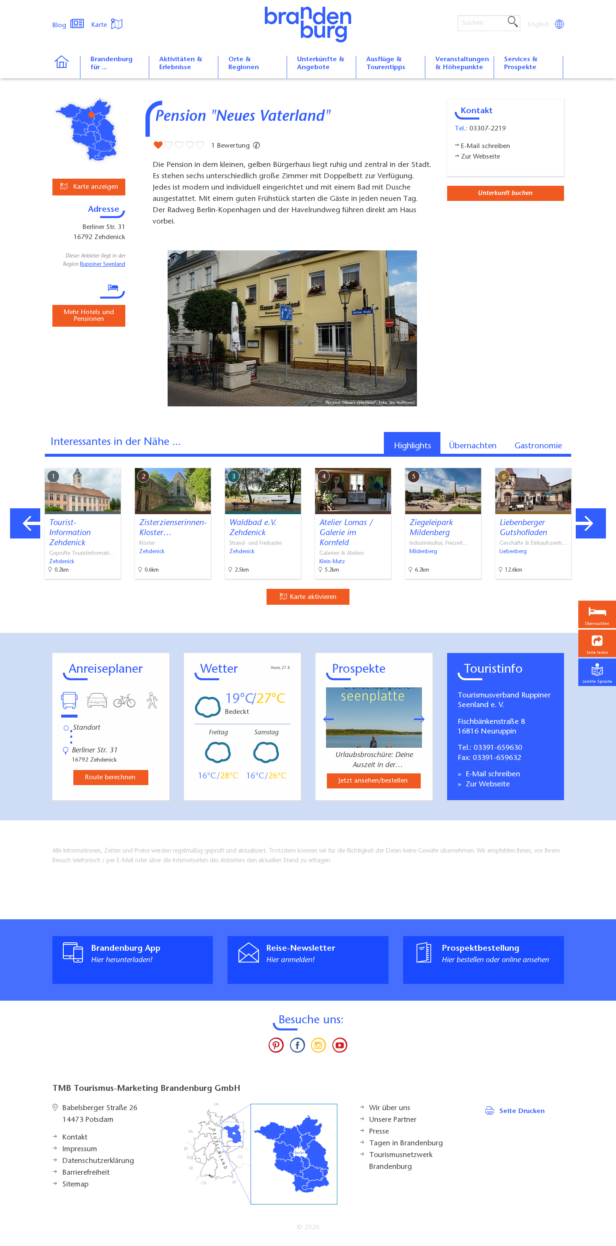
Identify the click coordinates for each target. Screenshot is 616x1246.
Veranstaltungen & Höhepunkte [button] (462, 63)
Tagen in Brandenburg (406, 1143)
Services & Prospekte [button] (521, 63)
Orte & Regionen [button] (243, 63)
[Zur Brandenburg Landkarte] (260, 1154)
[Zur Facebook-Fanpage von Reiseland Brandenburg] (297, 1047)
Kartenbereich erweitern (567, 461)
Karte (100, 25)
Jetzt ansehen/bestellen (373, 781)
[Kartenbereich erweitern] (608, 461)
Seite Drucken (522, 1111)
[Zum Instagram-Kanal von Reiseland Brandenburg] (318, 1047)
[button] (597, 643)
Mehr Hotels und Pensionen (89, 316)
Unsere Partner (393, 1120)
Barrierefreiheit (85, 1173)
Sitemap (75, 1185)
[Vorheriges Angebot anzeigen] (25, 523)
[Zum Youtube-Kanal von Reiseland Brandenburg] (339, 1047)
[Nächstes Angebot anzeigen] (591, 523)
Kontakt (74, 1138)
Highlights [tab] (412, 446)
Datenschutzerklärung (98, 1161)
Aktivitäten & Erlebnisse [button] (180, 63)
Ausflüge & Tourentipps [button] (385, 63)
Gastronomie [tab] (538, 446)
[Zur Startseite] (66, 67)
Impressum (79, 1149)
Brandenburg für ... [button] (111, 63)
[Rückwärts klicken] (324, 719)
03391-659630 (498, 748)
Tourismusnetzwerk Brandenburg (400, 1161)
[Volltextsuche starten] (512, 22)
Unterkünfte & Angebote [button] (320, 63)
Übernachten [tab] (473, 446)
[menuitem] (539, 25)
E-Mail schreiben (491, 774)
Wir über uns (389, 1108)
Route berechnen (110, 777)
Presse (379, 1132)
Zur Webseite (486, 784)
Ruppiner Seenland (102, 264)
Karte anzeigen (94, 187)
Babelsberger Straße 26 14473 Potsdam (99, 1114)
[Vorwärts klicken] (423, 719)
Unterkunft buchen (505, 193)
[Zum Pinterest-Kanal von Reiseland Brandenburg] (276, 1047)
